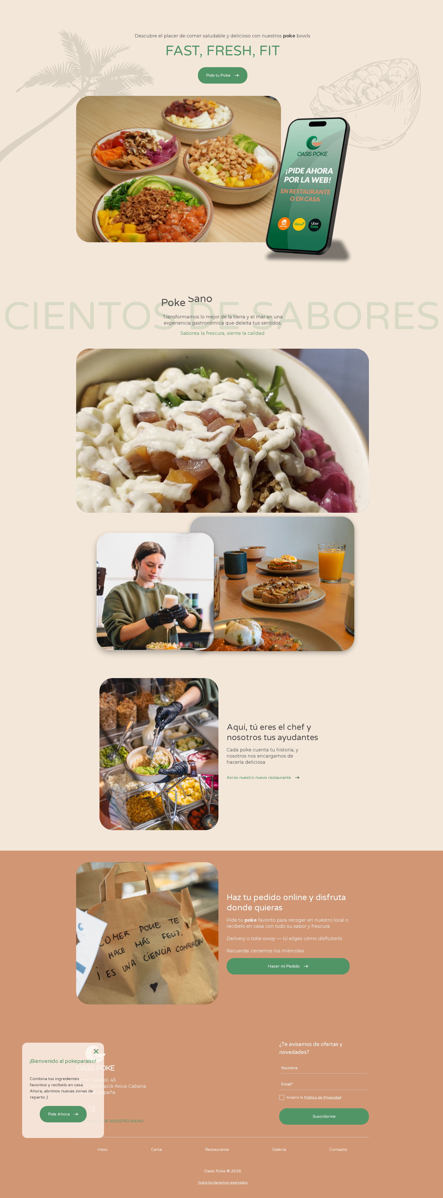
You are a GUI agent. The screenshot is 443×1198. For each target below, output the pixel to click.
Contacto (338, 1149)
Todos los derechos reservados (223, 1183)
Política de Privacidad (322, 1097)
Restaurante (217, 1149)
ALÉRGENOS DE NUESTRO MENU (110, 1121)
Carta (156, 1149)
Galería (279, 1149)
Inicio (103, 1149)
